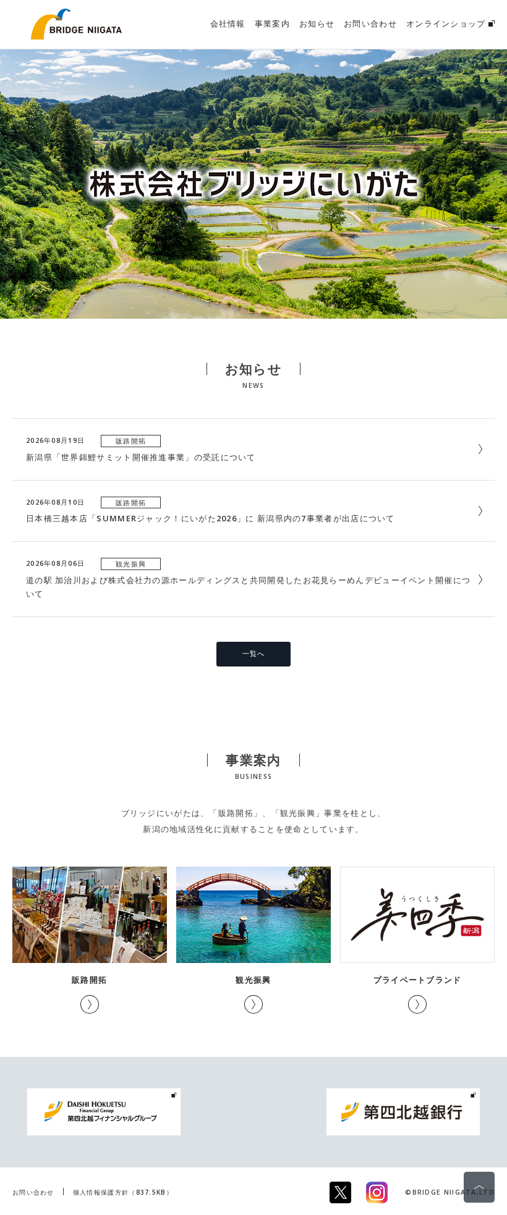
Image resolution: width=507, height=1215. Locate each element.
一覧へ (253, 653)
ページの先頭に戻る (479, 1187)
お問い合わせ (33, 1192)
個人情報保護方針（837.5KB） (123, 1192)
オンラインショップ (447, 23)
